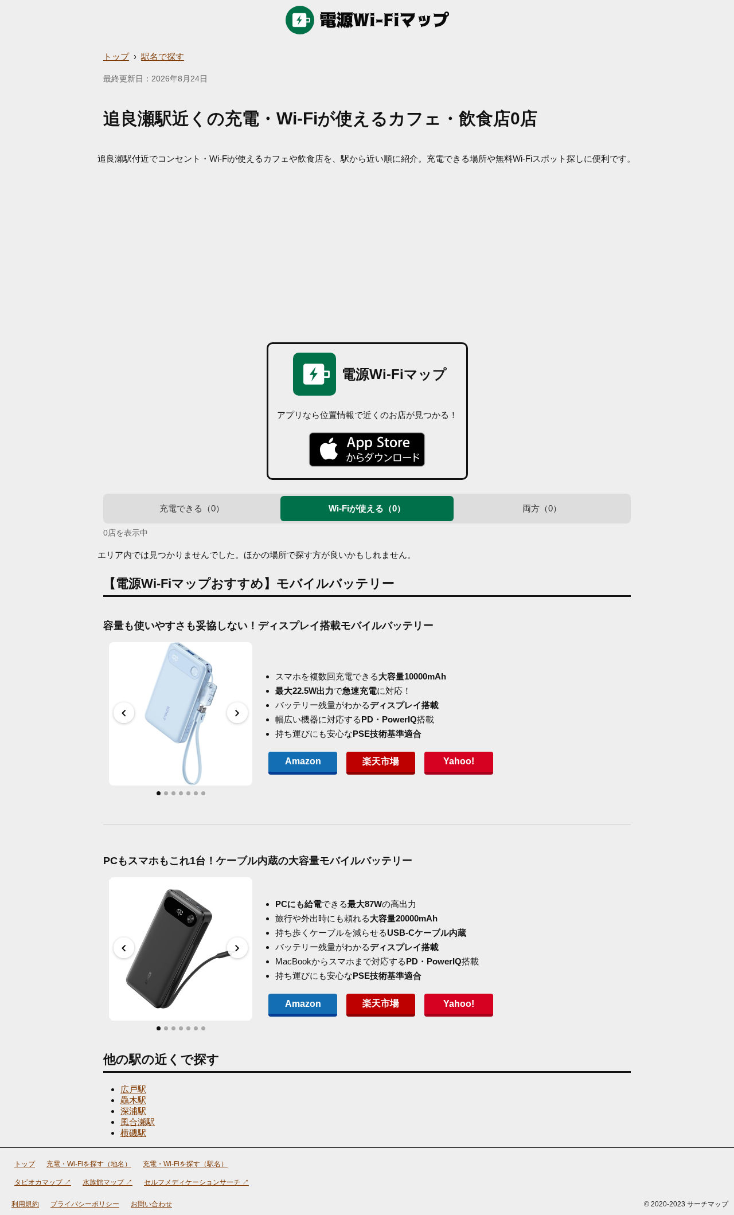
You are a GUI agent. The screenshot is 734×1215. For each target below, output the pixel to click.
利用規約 (25, 1204)
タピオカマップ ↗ (42, 1182)
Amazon (303, 761)
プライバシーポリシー (84, 1204)
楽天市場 (380, 761)
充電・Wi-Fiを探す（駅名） (185, 1164)
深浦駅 (133, 1111)
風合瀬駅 (137, 1122)
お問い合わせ (151, 1204)
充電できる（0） (191, 508)
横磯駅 (133, 1133)
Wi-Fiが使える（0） (367, 508)
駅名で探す (162, 56)
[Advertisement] (367, 250)
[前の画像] (124, 712)
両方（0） (541, 508)
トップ (116, 56)
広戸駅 (133, 1089)
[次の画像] (237, 712)
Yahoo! (458, 761)
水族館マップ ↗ (107, 1182)
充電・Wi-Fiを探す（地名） (88, 1164)
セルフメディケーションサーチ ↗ (196, 1182)
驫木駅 (133, 1100)
